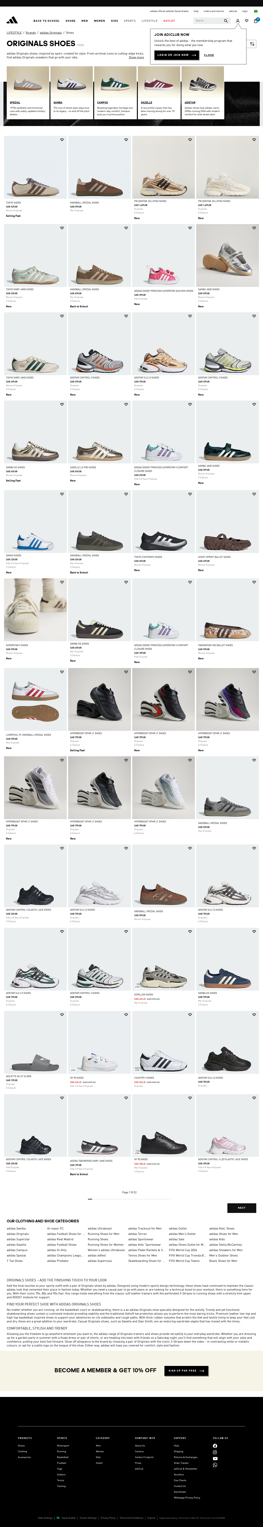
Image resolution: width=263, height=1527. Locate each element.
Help (176, 1446)
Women (100, 1451)
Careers (139, 1451)
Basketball (63, 1457)
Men (98, 1446)
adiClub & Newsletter (185, 1469)
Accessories (24, 1457)
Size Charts (180, 1480)
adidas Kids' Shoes (222, 1228)
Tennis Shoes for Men (142, 1255)
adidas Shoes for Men (223, 1234)
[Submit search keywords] (226, 21)
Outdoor (61, 1474)
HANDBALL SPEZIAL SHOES (84, 203)
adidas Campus (17, 1250)
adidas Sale (176, 1239)
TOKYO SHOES (13, 203)
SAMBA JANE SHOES (208, 289)
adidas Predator (58, 1261)
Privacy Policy (108, 1518)
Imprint (151, 1518)
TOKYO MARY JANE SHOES (20, 289)
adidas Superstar (18, 1239)
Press (138, 1463)
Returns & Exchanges (185, 1457)
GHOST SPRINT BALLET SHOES (214, 557)
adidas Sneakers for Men (226, 1250)
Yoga (59, 1469)
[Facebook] (215, 1446)
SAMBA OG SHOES (15, 467)
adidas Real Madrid (60, 1239)
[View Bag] (255, 21)
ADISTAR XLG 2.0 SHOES (146, 378)
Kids (98, 1457)
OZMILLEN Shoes (143, 995)
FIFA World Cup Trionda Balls (187, 1255)
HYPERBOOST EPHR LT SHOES (86, 733)
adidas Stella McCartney (225, 1244)
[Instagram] (215, 1452)
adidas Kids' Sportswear (144, 1244)
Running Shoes (98, 1239)
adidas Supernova (100, 1261)
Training (61, 1486)
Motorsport (63, 1446)
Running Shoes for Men (103, 1234)
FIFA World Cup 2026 (183, 1250)
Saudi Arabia (69, 1518)
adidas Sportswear (140, 1239)
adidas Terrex (137, 1234)
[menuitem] (47, 21)
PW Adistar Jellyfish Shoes (150, 201)
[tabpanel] (131, 678)
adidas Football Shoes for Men (66, 1234)
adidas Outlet (178, 1228)
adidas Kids (217, 1239)
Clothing (22, 1451)
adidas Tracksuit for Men (145, 1228)
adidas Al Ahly (56, 1250)
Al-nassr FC (55, 1228)
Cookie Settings (88, 1518)
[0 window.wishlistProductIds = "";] (246, 21)
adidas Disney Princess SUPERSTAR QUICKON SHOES (163, 291)
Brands (31, 32)
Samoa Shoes (13, 556)
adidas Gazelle (16, 1244)
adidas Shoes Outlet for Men (187, 1244)
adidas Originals (51, 32)
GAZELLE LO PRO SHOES (83, 467)
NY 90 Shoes (77, 1078)
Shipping (178, 1451)
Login (245, 11)
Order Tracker (181, 1463)
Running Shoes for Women (106, 1244)
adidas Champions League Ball (66, 1255)
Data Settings (45, 1518)
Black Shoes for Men (223, 1261)
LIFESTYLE (14, 32)
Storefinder (180, 1492)
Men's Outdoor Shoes (223, 1255)
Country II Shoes (144, 1078)
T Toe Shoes (15, 1261)
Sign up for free (183, 1371)
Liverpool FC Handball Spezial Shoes (28, 735)
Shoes (70, 32)
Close (209, 55)
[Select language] (256, 11)
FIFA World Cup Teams (184, 1261)
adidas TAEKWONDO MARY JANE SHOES (91, 1161)
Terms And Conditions (131, 1518)
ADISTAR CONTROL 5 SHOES (85, 378)
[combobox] (211, 21)
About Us (140, 1446)
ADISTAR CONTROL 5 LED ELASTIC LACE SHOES (223, 1159)
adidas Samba (16, 1228)
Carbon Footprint (144, 1457)
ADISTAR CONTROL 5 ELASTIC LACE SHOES (28, 910)
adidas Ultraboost (100, 1228)
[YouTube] (215, 1458)
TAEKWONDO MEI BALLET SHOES (215, 645)
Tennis (60, 1480)
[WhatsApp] (215, 1465)
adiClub (139, 1469)
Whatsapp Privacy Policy (187, 1498)
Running (61, 1451)
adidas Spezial (16, 1255)
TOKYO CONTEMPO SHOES (148, 557)
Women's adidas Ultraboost (106, 1250)
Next (242, 1208)
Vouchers (179, 1474)
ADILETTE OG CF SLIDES (18, 1076)
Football (61, 1463)
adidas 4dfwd (97, 1255)
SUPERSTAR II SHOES (17, 645)
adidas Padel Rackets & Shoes (147, 1250)
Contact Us (180, 1486)
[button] (47, 21)
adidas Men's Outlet (182, 1234)
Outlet (99, 1463)
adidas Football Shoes (62, 1244)
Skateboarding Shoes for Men (147, 1261)
